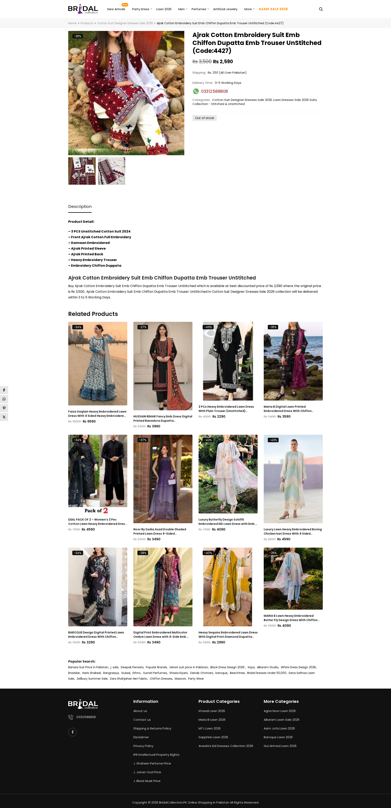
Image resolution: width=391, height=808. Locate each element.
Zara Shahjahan (121, 679)
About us (140, 711)
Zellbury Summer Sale (92, 679)
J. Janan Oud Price (147, 772)
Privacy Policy (143, 746)
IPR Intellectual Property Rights (156, 754)
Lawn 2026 (163, 9)
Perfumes (199, 9)
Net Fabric (140, 679)
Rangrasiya (111, 673)
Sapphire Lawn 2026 (213, 737)
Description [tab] (80, 206)
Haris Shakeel (91, 673)
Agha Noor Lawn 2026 (280, 711)
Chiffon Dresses (161, 679)
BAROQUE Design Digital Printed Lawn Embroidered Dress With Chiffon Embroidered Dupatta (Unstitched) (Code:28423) (96, 634)
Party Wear (196, 679)
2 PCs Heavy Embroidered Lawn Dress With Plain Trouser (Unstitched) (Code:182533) (226, 409)
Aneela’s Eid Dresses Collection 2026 (226, 746)
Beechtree (237, 673)
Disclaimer (141, 737)
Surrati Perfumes (155, 673)
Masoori (180, 679)
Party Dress (140, 9)
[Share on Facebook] (4, 390)
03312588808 (86, 717)
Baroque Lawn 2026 (278, 737)
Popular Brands (156, 667)
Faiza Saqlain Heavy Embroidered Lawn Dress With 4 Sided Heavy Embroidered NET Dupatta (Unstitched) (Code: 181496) (97, 413)
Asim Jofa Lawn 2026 (279, 728)
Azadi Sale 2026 (273, 9)
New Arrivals (116, 9)
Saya (251, 667)
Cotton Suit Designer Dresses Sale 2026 (242, 100)
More (248, 9)
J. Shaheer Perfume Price (152, 763)
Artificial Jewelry (225, 9)
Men (181, 9)
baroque (221, 673)
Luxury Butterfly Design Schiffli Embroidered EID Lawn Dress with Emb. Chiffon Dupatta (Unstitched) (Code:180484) (227, 522)
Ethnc (137, 673)
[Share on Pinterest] (4, 408)
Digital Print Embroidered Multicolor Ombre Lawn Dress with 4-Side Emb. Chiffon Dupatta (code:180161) (160, 634)
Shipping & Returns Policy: (152, 728)
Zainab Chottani (201, 673)
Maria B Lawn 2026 (212, 719)
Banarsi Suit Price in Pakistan (88, 667)
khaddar (74, 673)
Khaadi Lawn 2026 (212, 711)
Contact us (142, 719)
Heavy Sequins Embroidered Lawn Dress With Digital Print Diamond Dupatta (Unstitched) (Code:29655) (228, 634)
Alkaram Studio (267, 667)
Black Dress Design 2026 (227, 667)
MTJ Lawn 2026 (210, 728)
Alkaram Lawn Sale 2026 (281, 719)
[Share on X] (4, 417)
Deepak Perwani (132, 667)
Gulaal (125, 673)
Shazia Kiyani (178, 673)
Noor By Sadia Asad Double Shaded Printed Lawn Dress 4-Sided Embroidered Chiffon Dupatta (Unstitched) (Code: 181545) (159, 531)
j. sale (114, 667)
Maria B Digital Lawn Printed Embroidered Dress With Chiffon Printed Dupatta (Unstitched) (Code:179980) (288, 409)
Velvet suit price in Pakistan (188, 667)
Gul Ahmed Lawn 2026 (280, 746)
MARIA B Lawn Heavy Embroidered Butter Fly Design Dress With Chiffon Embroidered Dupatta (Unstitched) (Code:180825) (290, 618)
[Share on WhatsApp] (4, 399)
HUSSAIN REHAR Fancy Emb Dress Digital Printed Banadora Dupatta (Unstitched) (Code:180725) (162, 418)
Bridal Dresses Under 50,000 (266, 673)
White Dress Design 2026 (298, 667)
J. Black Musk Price (146, 781)
